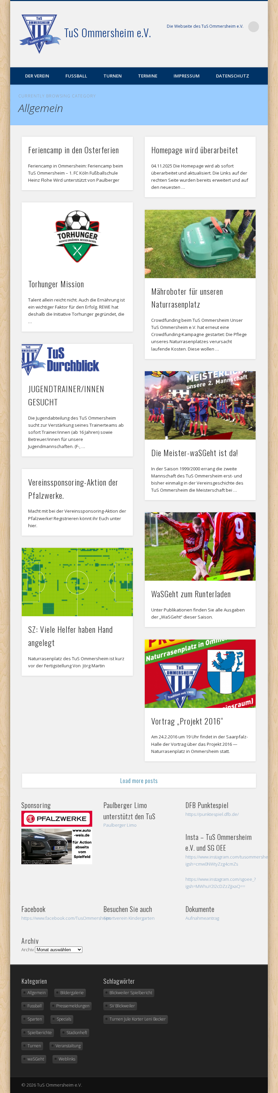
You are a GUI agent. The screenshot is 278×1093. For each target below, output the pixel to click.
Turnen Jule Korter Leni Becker (138, 1019)
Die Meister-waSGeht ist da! (194, 452)
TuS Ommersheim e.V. (107, 32)
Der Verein (37, 76)
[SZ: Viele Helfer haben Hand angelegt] (77, 582)
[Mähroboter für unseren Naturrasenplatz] (200, 244)
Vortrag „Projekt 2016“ (187, 721)
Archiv (27, 949)
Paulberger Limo (120, 825)
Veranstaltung (68, 1046)
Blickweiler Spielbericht (131, 993)
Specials (64, 1019)
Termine (147, 76)
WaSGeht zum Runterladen (191, 593)
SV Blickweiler (122, 1006)
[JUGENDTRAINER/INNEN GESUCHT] (77, 360)
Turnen (112, 76)
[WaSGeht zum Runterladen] (200, 546)
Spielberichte (39, 1032)
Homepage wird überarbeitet (194, 149)
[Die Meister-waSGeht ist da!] (200, 405)
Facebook (260, 57)
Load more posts (139, 781)
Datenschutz (232, 76)
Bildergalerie (72, 993)
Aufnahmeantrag (202, 918)
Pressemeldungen (73, 1006)
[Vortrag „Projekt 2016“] (200, 674)
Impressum (187, 76)
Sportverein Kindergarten (129, 918)
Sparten (34, 1019)
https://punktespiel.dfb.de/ (212, 814)
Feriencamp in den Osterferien (73, 149)
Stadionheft (76, 1032)
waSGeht (35, 1059)
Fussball (34, 1006)
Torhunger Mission (56, 283)
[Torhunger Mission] (77, 236)
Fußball (76, 76)
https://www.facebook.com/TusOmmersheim (66, 918)
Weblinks (67, 1059)
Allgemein (36, 993)
